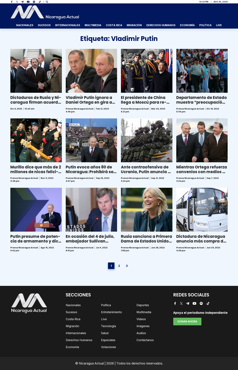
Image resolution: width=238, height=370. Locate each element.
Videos (141, 319)
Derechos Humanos (161, 25)
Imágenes (142, 326)
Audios (141, 333)
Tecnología (108, 326)
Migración (134, 25)
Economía (187, 25)
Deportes (142, 305)
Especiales (108, 340)
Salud (104, 333)
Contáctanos (145, 340)
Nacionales (24, 25)
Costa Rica (114, 25)
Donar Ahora (187, 321)
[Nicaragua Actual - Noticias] (44, 12)
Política (205, 25)
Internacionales (67, 25)
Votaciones (108, 347)
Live (219, 25)
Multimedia (93, 25)
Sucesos (44, 25)
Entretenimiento (111, 312)
